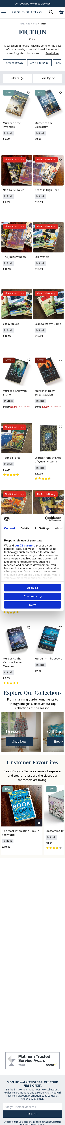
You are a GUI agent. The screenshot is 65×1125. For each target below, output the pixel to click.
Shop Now (19, 742)
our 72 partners (25, 545)
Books (34, 23)
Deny (32, 604)
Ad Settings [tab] (41, 528)
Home (21, 23)
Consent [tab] (9, 528)
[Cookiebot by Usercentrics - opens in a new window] (46, 518)
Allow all (32, 587)
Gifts (28, 23)
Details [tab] (24, 528)
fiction (43, 23)
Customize (30, 596)
